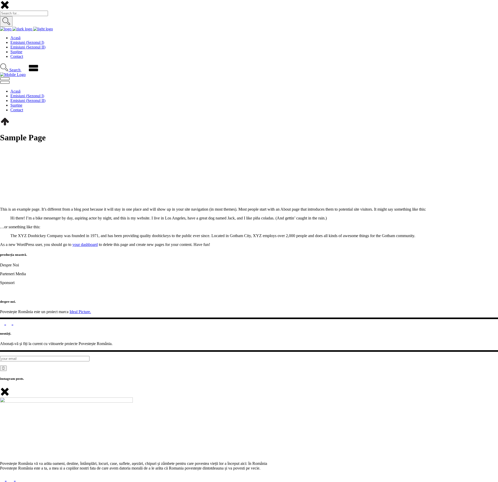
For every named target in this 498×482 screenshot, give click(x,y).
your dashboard (85, 244)
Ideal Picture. (80, 311)
